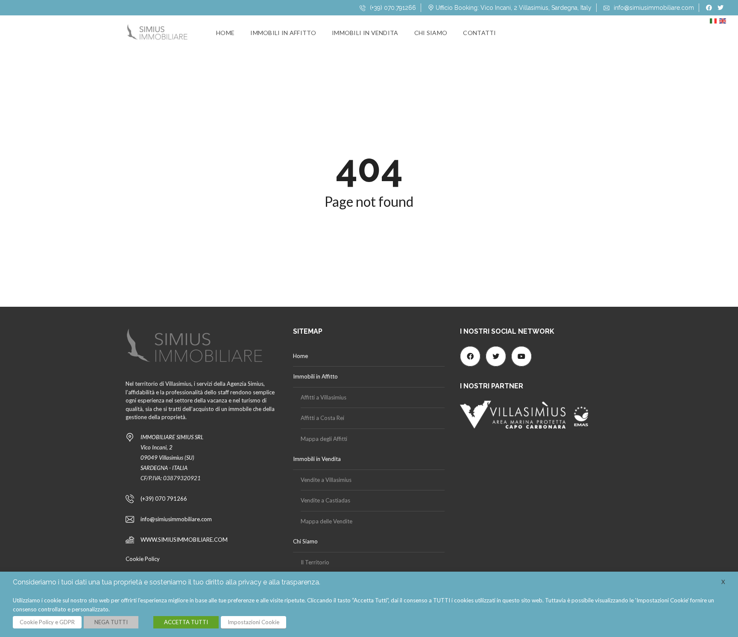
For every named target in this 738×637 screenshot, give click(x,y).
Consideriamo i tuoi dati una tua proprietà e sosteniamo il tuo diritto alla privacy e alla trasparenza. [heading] (166, 582)
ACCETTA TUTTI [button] (186, 622)
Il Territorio (315, 562)
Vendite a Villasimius (326, 479)
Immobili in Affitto (283, 32)
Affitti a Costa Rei (322, 417)
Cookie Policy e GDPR (47, 622)
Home (225, 32)
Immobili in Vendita (365, 32)
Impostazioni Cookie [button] (253, 622)
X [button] (723, 581)
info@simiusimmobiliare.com (653, 7)
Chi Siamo (431, 32)
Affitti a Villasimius (323, 397)
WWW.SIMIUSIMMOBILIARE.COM (184, 539)
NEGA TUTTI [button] (111, 622)
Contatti (479, 32)
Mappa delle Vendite (326, 521)
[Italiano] (714, 23)
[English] (724, 23)
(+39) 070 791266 (164, 498)
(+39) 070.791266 (392, 7)
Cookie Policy (143, 558)
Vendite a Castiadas (325, 500)
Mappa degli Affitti (324, 438)
